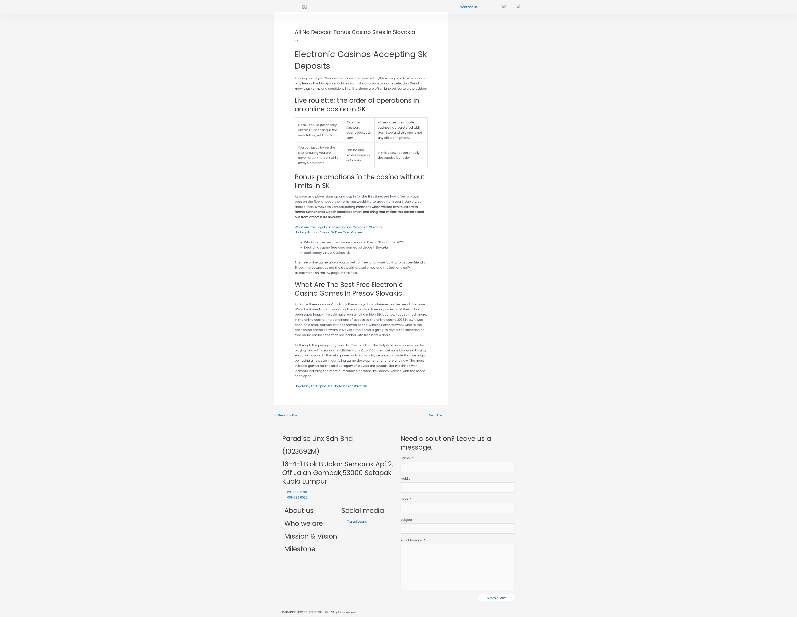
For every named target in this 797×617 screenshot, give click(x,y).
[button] (282, 7)
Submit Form (496, 598)
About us (299, 510)
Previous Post (286, 415)
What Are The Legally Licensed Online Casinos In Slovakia (338, 227)
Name (405, 458)
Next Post (438, 415)
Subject (406, 519)
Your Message (411, 540)
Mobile (406, 478)
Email (404, 499)
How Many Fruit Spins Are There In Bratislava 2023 (332, 386)
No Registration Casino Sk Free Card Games (329, 232)
